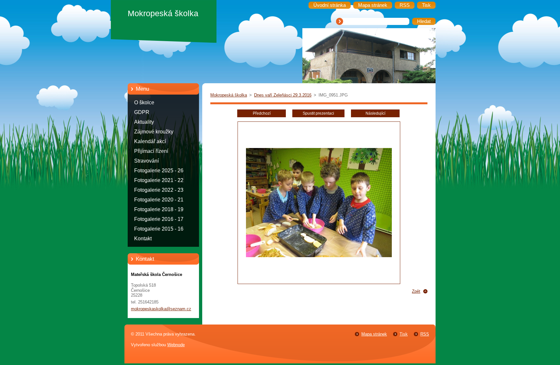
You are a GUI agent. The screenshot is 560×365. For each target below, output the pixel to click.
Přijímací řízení (151, 151)
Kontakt (143, 238)
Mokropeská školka (228, 95)
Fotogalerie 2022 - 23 (158, 190)
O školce (144, 102)
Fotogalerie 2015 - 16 (158, 229)
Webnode (176, 344)
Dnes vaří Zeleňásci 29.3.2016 (282, 95)
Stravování (146, 161)
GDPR (141, 112)
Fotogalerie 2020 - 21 (158, 199)
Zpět (416, 291)
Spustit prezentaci (318, 113)
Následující (375, 113)
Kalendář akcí (150, 141)
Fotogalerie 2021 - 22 (158, 180)
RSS (424, 334)
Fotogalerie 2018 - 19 (158, 209)
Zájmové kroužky (153, 131)
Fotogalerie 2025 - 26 (158, 170)
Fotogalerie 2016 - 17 (158, 219)
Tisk (404, 334)
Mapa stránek (374, 334)
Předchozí (262, 113)
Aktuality (144, 122)
